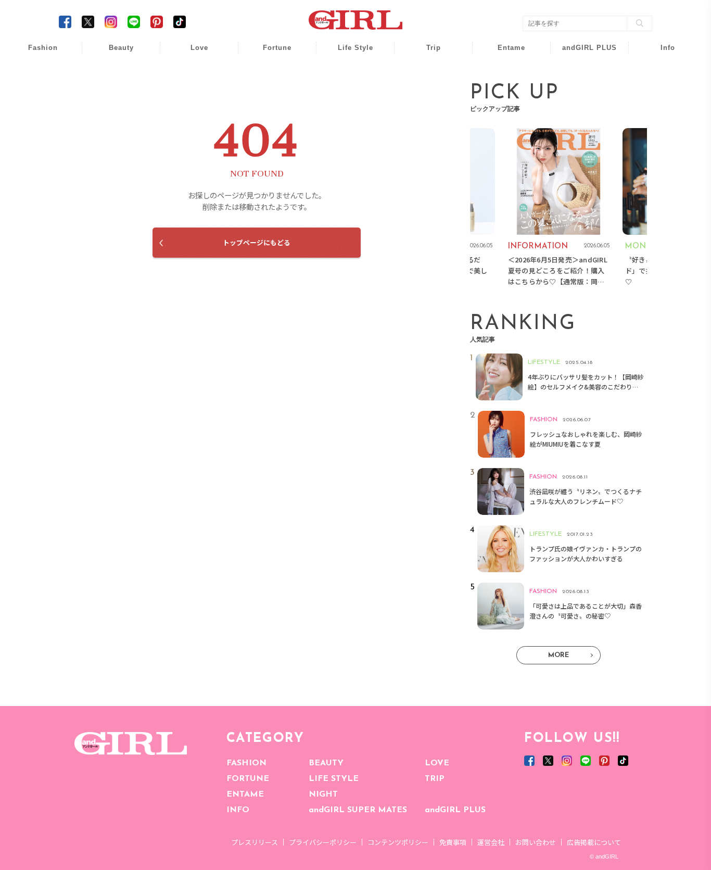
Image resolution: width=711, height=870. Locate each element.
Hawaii (426, 53)
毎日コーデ (36, 53)
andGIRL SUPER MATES (358, 810)
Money (348, 53)
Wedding (192, 53)
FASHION (246, 763)
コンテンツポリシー (397, 842)
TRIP (435, 779)
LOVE (437, 763)
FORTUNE (247, 779)
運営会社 (490, 842)
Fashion (583, 53)
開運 (270, 53)
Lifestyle (583, 93)
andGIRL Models (660, 113)
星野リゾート (426, 74)
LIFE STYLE (334, 779)
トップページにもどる (256, 242)
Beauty (121, 48)
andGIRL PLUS (455, 810)
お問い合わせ (535, 842)
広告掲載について (594, 842)
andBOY (504, 53)
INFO (237, 810)
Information (582, 113)
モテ (192, 74)
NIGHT (323, 794)
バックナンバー (660, 74)
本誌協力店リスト (660, 93)
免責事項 (452, 842)
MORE (558, 655)
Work (348, 74)
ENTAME (245, 794)
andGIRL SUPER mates (660, 133)
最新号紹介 (660, 53)
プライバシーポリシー (323, 842)
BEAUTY (326, 763)
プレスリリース (254, 842)
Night (192, 93)
